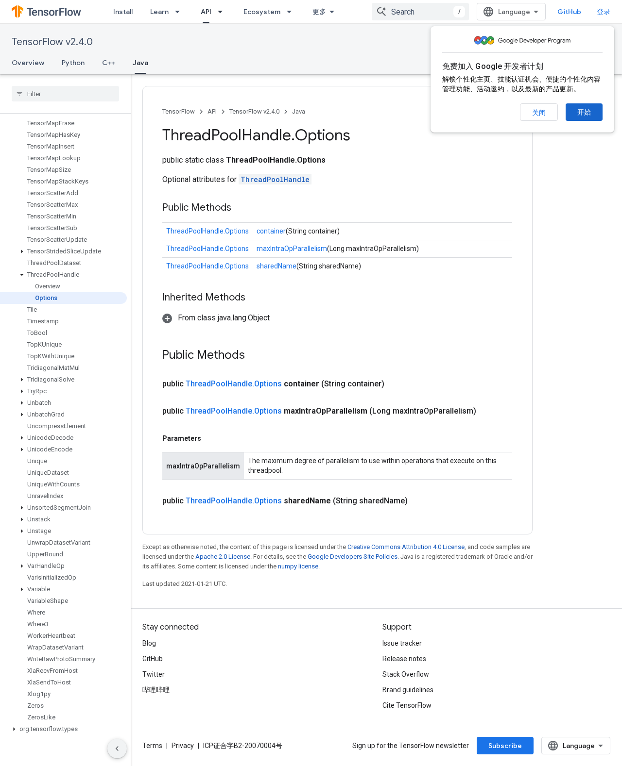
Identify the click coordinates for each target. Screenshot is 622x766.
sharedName (276, 266)
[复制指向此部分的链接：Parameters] (211, 438)
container (271, 231)
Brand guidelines (407, 690)
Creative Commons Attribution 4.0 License (406, 546)
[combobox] (420, 11)
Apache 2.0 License (222, 556)
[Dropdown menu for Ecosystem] (292, 11)
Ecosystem (261, 11)
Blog (149, 643)
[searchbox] (65, 93)
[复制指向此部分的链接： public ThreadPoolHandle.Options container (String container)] (396, 384)
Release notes (404, 659)
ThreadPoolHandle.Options (207, 231)
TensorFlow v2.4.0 (52, 42)
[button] (63, 251)
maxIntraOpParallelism (292, 248)
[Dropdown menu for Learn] (180, 11)
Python (73, 62)
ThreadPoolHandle (275, 179)
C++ (108, 62)
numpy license (298, 566)
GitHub (569, 11)
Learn (159, 11)
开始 (584, 112)
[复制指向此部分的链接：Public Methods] (241, 208)
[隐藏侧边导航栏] (117, 748)
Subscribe (505, 745)
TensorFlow (178, 111)
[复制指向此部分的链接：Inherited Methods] (255, 298)
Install (123, 11)
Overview (28, 62)
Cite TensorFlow (407, 705)
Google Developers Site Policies (352, 556)
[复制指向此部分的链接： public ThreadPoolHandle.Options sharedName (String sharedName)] (419, 501)
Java (140, 62)
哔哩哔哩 (156, 690)
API (206, 11)
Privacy (183, 745)
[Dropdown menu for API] (223, 11)
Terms (152, 745)
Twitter (153, 674)
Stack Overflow (405, 674)
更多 (319, 11)
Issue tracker (402, 643)
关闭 (539, 112)
